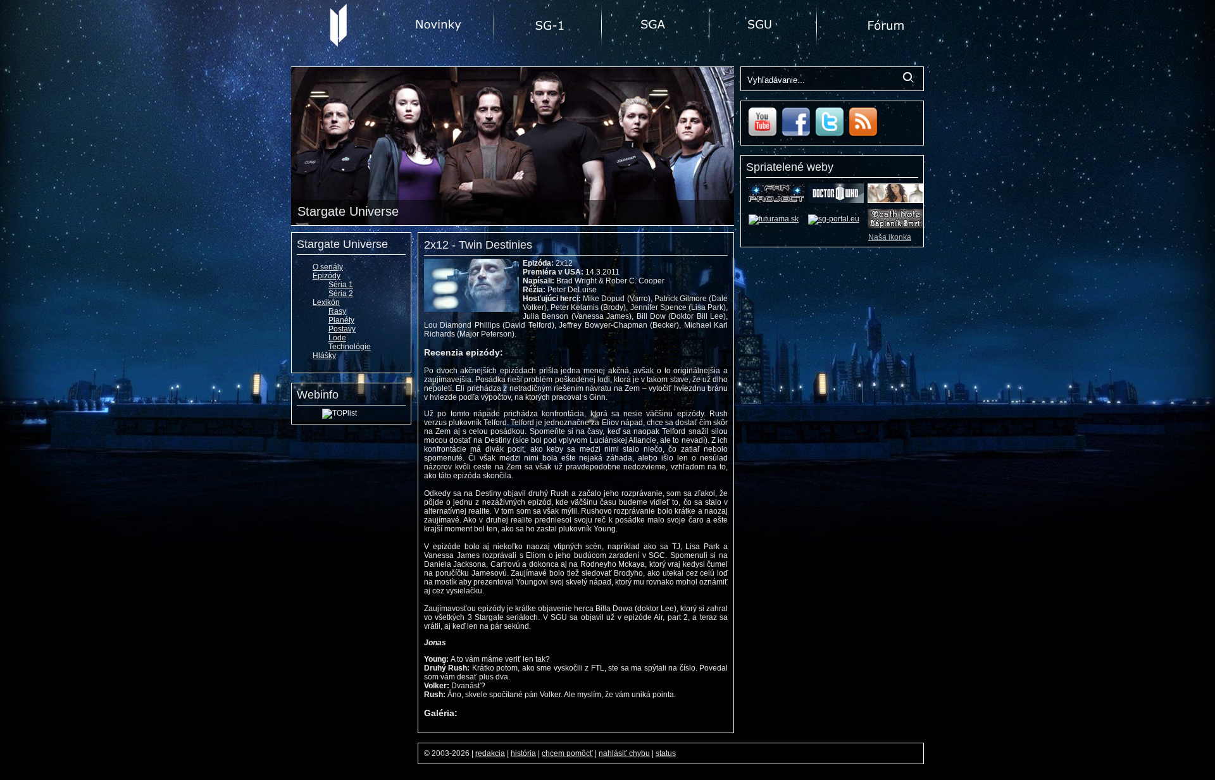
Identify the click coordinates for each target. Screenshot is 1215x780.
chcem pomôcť (567, 753)
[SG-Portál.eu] (833, 218)
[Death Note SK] (895, 225)
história (523, 753)
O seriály (328, 267)
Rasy (337, 311)
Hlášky (324, 355)
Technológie (349, 346)
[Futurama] (774, 218)
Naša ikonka (889, 237)
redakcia (490, 753)
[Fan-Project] (776, 200)
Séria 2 (340, 293)
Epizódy (326, 275)
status (666, 753)
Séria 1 (340, 284)
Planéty (341, 320)
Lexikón (326, 302)
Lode (337, 337)
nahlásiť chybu (624, 753)
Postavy (342, 329)
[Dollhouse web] (895, 200)
